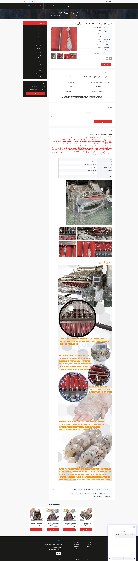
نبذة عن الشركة (76, 542)
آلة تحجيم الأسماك (39, 64)
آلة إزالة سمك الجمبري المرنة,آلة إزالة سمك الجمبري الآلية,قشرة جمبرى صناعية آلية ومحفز (91, 493)
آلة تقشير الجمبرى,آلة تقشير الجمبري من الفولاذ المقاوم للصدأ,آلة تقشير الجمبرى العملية (91, 489)
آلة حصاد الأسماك (39, 58)
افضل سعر (106, 64)
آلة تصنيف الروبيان (39, 33)
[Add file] (135, 558)
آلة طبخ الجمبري (39, 39)
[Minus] (110, 527)
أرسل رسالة (103, 122)
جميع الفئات (112, 548)
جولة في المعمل (76, 544)
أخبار (90, 542)
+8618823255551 (36, 86)
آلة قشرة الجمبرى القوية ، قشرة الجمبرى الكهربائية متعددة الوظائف (53, 525)
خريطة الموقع (88, 546)
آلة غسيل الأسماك (39, 61)
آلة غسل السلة (40, 67)
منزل (87, 15)
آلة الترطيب (40, 70)
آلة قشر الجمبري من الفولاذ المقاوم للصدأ (36, 524)
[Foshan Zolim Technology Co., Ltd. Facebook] (110, 58)
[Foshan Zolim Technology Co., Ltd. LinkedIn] (110, 1)
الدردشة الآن (95, 64)
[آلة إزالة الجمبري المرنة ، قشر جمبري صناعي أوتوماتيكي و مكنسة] (64, 39)
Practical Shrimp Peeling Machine (102, 496)
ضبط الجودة (76, 546)
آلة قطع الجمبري (39, 42)
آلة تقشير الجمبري (81, 15)
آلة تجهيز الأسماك (39, 76)
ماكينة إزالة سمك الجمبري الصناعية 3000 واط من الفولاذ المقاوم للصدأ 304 (86, 525)
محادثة (35, 93)
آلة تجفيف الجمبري (39, 27)
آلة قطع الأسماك (39, 51)
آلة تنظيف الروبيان (39, 45)
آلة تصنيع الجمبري (39, 73)
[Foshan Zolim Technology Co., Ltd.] (28, 5)
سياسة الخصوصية (87, 548)
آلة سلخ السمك (40, 48)
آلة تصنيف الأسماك (39, 36)
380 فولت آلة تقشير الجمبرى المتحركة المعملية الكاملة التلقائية (70, 525)
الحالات (89, 544)
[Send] (110, 558)
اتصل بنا (77, 548)
